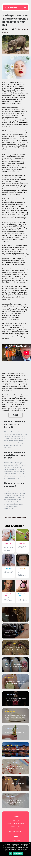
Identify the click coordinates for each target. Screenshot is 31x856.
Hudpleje (5, 32)
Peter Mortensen (22, 29)
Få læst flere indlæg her (15, 518)
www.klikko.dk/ (17, 831)
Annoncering (15, 841)
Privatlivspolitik (18, 853)
